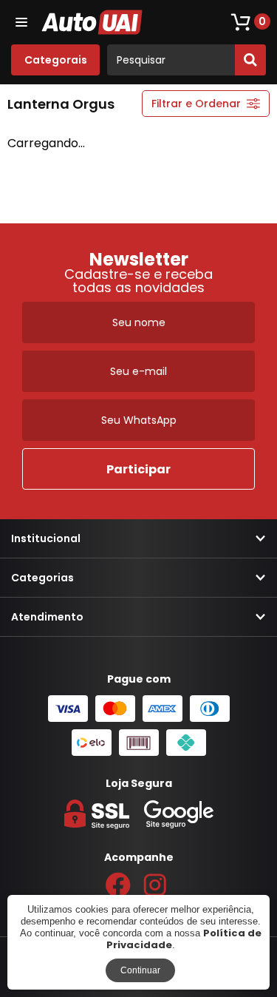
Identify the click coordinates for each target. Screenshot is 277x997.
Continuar (140, 970)
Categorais (55, 60)
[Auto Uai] (93, 22)
